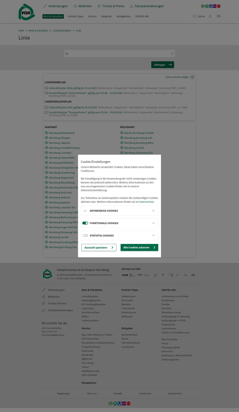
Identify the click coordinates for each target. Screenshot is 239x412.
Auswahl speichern (96, 247)
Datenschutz (146, 201)
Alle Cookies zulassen (136, 247)
